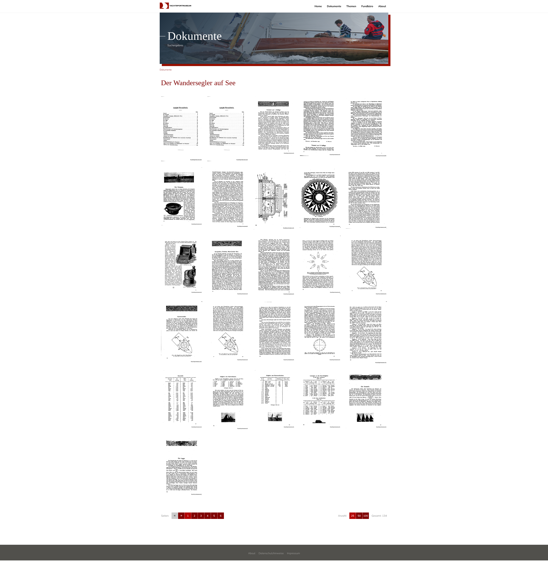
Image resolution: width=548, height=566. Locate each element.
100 (365, 515)
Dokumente (334, 6)
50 (359, 515)
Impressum (293, 553)
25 (352, 515)
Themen (351, 6)
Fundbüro (367, 6)
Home (318, 6)
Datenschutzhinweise (271, 553)
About (382, 6)
